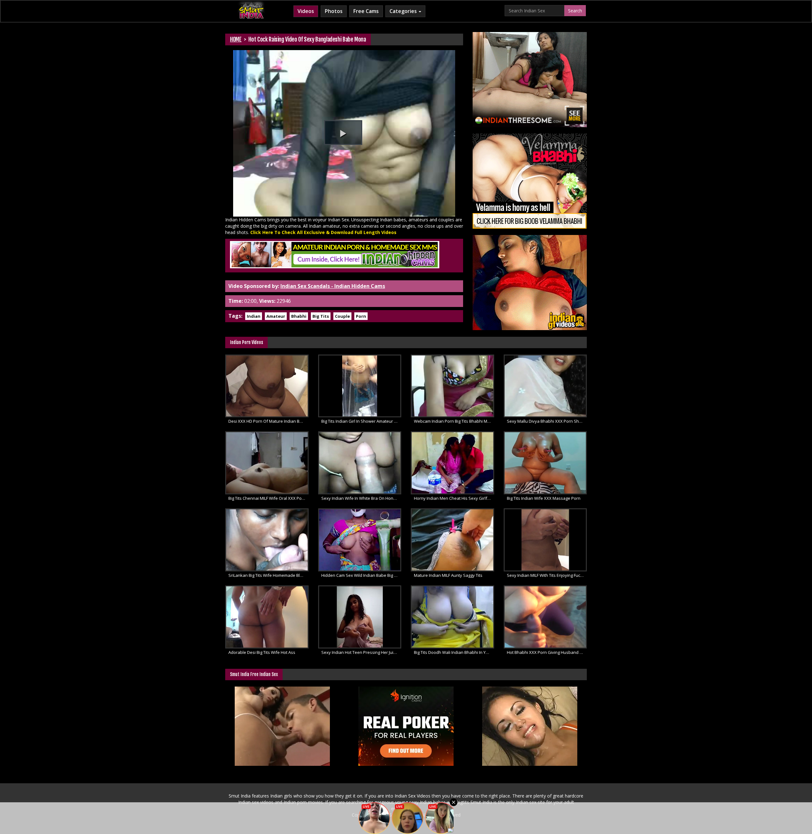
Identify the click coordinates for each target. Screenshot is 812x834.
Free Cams (366, 11)
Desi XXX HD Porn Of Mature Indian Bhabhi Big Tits (268, 421)
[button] (343, 132)
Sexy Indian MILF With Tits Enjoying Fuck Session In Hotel (547, 575)
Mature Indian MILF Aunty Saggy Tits (448, 575)
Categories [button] (404, 11)
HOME (236, 39)
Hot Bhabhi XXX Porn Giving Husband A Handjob (547, 652)
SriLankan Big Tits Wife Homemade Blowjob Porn (268, 575)
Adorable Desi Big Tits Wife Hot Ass (261, 652)
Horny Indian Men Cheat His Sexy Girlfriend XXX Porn (454, 498)
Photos (334, 11)
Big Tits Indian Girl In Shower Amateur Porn (361, 421)
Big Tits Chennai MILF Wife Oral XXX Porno (268, 498)
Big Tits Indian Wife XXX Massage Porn (543, 498)
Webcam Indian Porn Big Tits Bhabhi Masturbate (454, 421)
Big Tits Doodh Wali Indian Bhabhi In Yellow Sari (454, 652)
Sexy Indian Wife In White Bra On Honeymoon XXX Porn (361, 498)
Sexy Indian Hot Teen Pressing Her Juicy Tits (361, 652)
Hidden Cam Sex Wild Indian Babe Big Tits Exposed (361, 575)
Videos (306, 11)
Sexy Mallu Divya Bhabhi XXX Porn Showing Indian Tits (547, 421)
